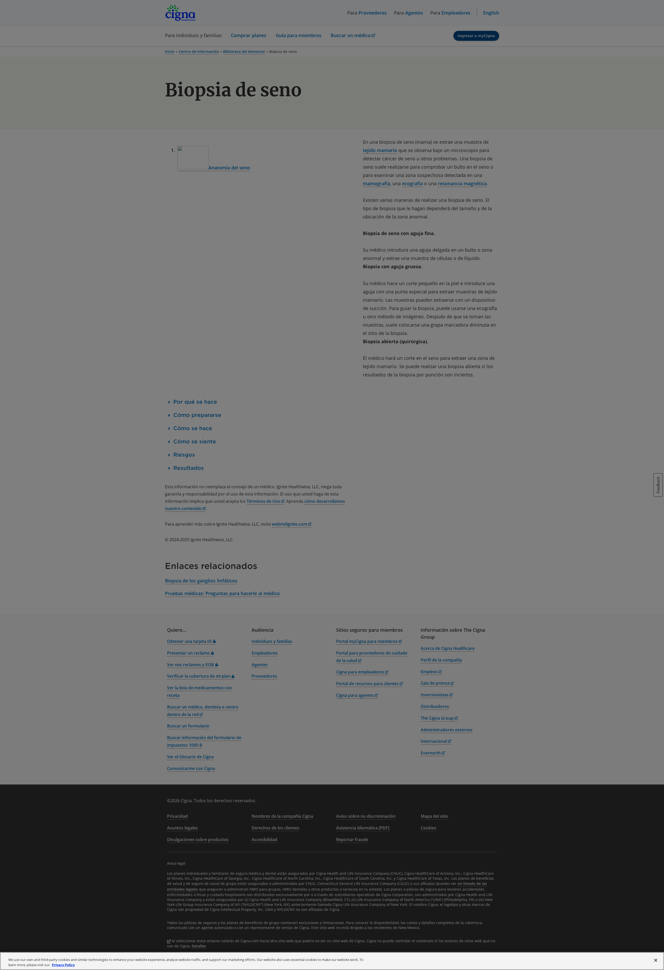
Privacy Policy (63, 964)
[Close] (655, 960)
